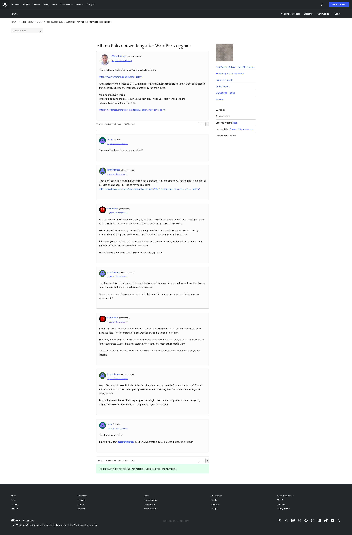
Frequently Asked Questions (230, 73)
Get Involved (216, 495)
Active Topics (223, 86)
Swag (214, 509)
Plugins (81, 504)
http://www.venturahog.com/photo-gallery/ (121, 76)
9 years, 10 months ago (117, 144)
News (13, 500)
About (13, 495)
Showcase (82, 495)
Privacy (14, 509)
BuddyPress (284, 509)
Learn (146, 495)
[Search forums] (40, 30)
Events (214, 500)
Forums (14, 14)
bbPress (282, 504)
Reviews (220, 99)
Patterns (81, 509)
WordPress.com (285, 495)
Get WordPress (339, 5)
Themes (81, 500)
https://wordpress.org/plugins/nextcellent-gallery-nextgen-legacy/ (132, 109)
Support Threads (224, 80)
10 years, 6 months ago (122, 61)
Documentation (151, 500)
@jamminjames (126, 441)
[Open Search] (322, 5)
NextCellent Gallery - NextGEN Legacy (45, 22)
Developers (149, 504)
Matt (280, 500)
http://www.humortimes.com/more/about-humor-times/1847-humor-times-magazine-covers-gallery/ (149, 189)
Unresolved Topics (225, 93)
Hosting (14, 504)
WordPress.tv (151, 509)
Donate (215, 504)
